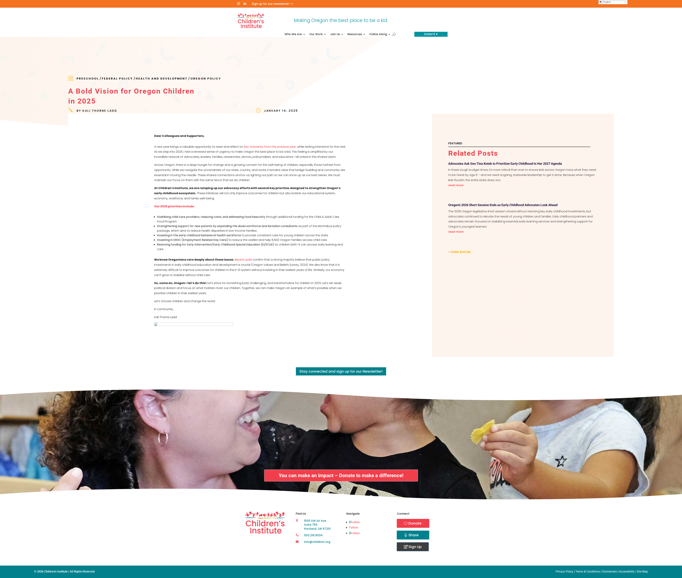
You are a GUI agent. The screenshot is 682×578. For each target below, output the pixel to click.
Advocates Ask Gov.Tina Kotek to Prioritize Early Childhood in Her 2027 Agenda (505, 163)
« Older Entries (459, 252)
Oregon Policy (205, 79)
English (606, 2)
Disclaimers (609, 571)
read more (456, 185)
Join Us (335, 34)
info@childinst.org (317, 542)
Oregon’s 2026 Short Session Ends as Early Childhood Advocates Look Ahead (502, 205)
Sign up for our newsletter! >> (272, 4)
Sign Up (415, 546)
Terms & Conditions (587, 571)
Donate (414, 523)
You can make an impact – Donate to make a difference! (341, 475)
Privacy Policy (564, 571)
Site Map (642, 571)
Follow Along (378, 34)
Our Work (316, 34)
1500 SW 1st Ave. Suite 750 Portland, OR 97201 (317, 525)
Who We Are (293, 34)
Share (413, 535)
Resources (354, 34)
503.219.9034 (313, 535)
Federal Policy (117, 79)
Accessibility (627, 571)
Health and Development (162, 79)
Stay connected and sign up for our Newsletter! (341, 371)
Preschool (88, 79)
